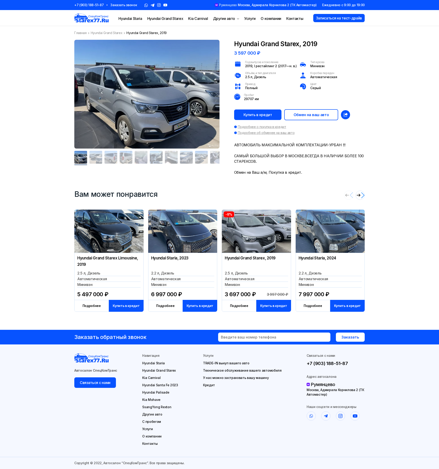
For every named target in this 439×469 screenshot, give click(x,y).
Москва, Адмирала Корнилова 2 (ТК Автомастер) (335, 392)
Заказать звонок (123, 5)
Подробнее (92, 306)
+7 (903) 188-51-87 (89, 5)
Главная (80, 33)
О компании (271, 18)
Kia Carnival (198, 18)
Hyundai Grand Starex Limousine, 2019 (107, 261)
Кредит (209, 385)
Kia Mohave (151, 400)
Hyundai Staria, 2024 (317, 258)
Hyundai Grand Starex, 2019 (250, 258)
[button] (360, 195)
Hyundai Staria (130, 18)
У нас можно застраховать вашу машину (236, 378)
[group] (147, 94)
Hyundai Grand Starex (165, 18)
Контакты (294, 18)
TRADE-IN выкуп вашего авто (226, 363)
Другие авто (224, 18)
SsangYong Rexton (156, 407)
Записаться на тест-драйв (339, 18)
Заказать (350, 337)
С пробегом (151, 422)
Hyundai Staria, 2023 (170, 258)
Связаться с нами (95, 382)
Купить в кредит (258, 114)
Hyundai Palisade (155, 392)
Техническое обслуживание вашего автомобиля (242, 370)
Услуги (250, 18)
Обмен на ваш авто (311, 114)
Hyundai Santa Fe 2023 (160, 385)
